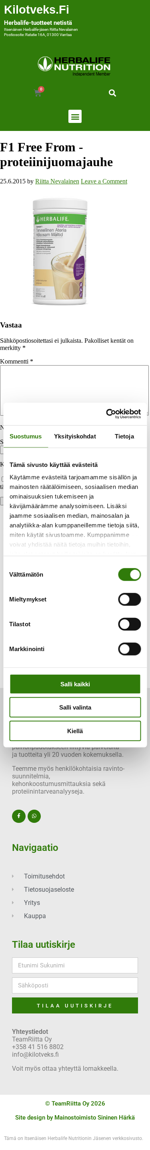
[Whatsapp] (34, 816)
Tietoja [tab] (124, 435)
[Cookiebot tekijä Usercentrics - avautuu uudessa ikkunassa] (107, 414)
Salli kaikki (75, 683)
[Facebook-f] (19, 816)
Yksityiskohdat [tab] (75, 435)
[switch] (129, 599)
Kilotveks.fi (36, 9)
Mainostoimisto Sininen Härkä (94, 1117)
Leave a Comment (104, 181)
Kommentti (16, 361)
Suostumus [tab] (26, 435)
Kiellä (75, 730)
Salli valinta (75, 707)
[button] (112, 92)
